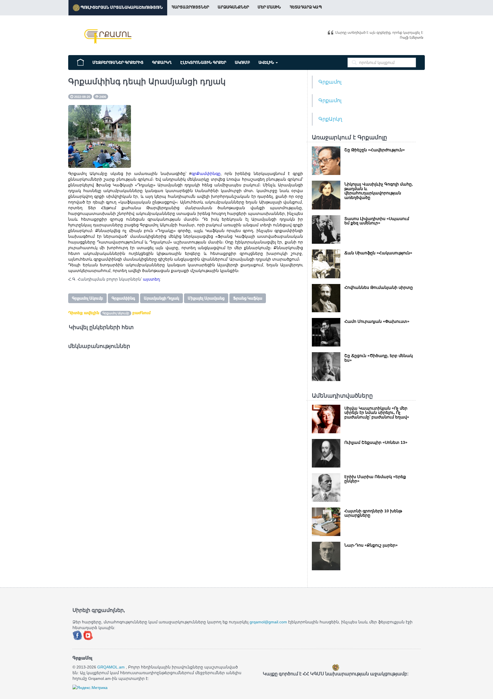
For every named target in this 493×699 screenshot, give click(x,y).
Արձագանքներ (233, 7)
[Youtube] (88, 634)
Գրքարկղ (162, 62)
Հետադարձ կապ (306, 7)
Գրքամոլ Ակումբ (87, 298)
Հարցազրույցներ (190, 7)
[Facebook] (77, 634)
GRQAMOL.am (111, 667)
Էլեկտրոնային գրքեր (203, 62)
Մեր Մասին (269, 7)
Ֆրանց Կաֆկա (247, 298)
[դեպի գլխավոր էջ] (80, 62)
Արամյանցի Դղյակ (161, 298)
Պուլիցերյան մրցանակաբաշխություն (121, 7)
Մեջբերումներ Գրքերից (118, 62)
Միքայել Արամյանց (206, 298)
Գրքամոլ (330, 82)
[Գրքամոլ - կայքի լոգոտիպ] (108, 36)
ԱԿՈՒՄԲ (242, 62)
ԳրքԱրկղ (330, 119)
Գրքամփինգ (123, 298)
